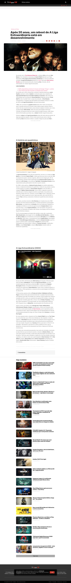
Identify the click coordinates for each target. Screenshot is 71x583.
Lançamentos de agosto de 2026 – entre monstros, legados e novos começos (44, 546)
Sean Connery (37, 309)
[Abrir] (5, 2)
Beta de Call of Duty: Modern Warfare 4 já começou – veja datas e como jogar (43, 392)
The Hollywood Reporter (31, 75)
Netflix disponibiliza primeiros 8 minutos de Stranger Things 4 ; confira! (36, 89)
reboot (39, 80)
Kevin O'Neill (41, 346)
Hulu (37, 346)
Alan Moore (27, 346)
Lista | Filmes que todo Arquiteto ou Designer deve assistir (32, 90)
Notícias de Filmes (15, 29)
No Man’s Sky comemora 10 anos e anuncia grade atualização (42, 527)
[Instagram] (66, 5)
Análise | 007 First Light (39, 459)
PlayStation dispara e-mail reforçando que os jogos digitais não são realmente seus (44, 374)
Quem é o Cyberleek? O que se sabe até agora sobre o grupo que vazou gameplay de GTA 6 (43, 383)
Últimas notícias (26, 2)
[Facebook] (62, 5)
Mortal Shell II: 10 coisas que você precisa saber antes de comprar (42, 440)
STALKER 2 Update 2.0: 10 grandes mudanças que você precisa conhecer (43, 431)
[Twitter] (64, 5)
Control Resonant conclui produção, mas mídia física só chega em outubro (43, 421)
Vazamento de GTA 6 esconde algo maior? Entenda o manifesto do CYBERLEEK (42, 412)
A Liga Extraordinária (20, 346)
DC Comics (33, 346)
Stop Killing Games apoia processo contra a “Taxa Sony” (42, 489)
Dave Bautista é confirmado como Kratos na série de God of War (42, 402)
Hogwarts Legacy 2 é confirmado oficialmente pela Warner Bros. (42, 479)
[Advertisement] (35, 17)
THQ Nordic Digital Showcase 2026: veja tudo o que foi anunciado (43, 537)
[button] (66, 2)
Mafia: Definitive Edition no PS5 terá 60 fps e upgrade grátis (43, 469)
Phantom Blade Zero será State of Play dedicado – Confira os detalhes (43, 517)
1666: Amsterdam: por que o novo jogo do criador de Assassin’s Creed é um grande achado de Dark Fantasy (43, 364)
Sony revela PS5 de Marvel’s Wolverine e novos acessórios (43, 508)
